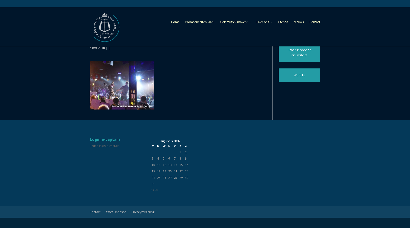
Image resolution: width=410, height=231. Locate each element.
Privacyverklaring (142, 212)
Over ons (262, 22)
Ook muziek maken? (234, 22)
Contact (314, 22)
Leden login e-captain (104, 146)
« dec (154, 190)
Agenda (283, 22)
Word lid (299, 75)
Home (175, 22)
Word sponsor (116, 212)
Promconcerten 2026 (199, 22)
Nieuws (299, 22)
